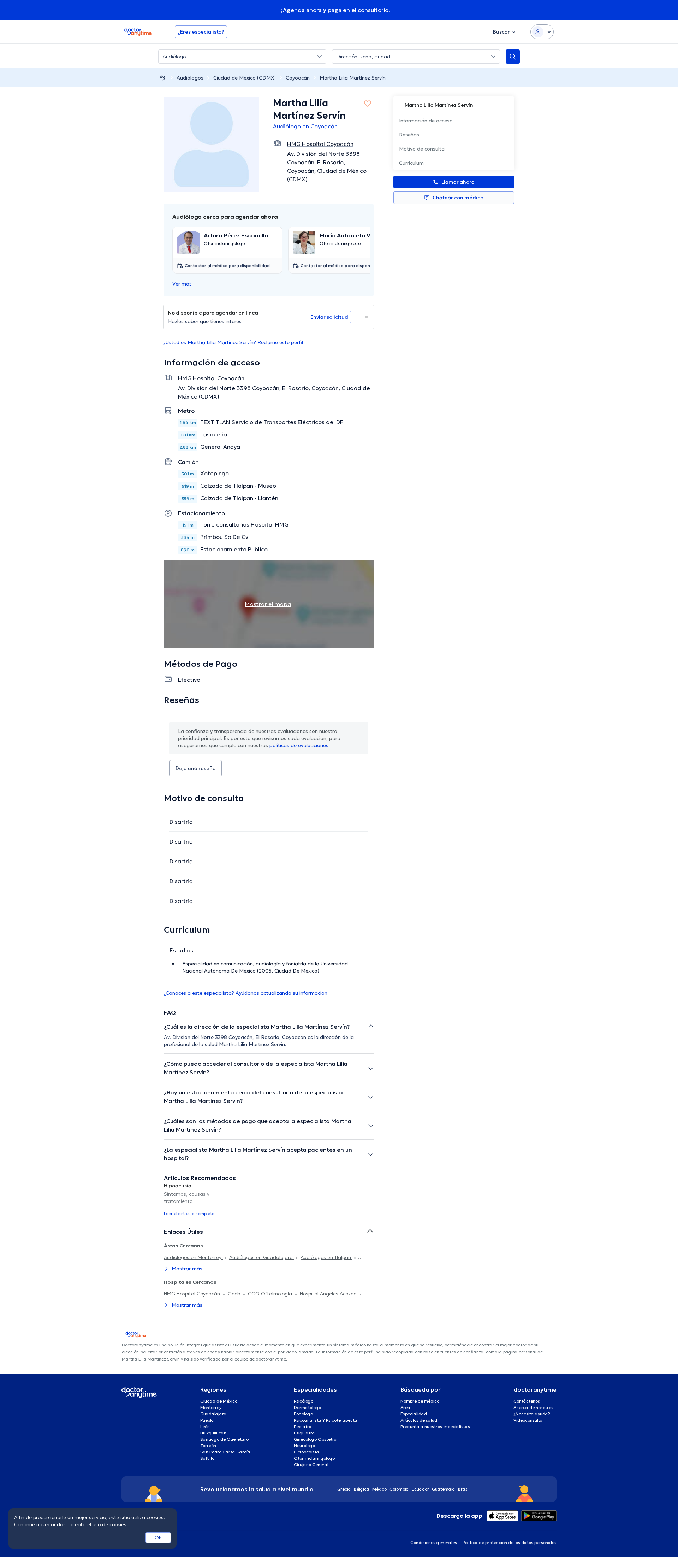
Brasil (464, 1489)
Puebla (207, 1420)
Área (405, 1407)
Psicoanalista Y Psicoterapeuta (325, 1420)
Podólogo (303, 1413)
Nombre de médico (419, 1401)
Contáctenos (526, 1401)
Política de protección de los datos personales (510, 1542)
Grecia (344, 1489)
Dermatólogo (307, 1407)
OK (158, 1537)
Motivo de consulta (422, 149)
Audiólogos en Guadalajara (261, 1257)
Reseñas (409, 134)
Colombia (399, 1489)
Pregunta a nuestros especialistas (435, 1426)
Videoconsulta (528, 1420)
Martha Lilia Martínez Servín (353, 78)
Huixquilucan (213, 1432)
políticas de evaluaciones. (299, 745)
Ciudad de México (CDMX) (244, 78)
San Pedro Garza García (225, 1452)
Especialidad (413, 1413)
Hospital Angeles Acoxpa (329, 1294)
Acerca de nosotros (533, 1407)
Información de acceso (426, 120)
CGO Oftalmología (270, 1294)
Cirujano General (311, 1464)
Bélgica (361, 1489)
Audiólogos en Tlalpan (326, 1257)
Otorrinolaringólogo (314, 1458)
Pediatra (303, 1426)
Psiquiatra (304, 1432)
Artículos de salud (418, 1420)
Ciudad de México (218, 1401)
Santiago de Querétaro (224, 1439)
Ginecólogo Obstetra (315, 1439)
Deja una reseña (196, 768)
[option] (197, 1199)
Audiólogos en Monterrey (193, 1257)
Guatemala (443, 1489)
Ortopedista (306, 1452)
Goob (235, 1294)
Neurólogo (304, 1445)
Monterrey (210, 1407)
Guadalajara (213, 1413)
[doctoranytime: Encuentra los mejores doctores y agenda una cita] (162, 78)
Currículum (411, 163)
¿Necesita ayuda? (531, 1413)
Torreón (208, 1445)
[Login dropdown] (542, 31)
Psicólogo (303, 1401)
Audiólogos (190, 78)
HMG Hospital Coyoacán (192, 1294)
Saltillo (207, 1458)
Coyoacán (298, 78)
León (205, 1426)
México (379, 1489)
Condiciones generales (433, 1542)
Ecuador (420, 1489)
